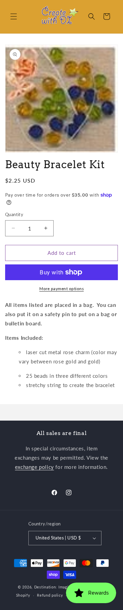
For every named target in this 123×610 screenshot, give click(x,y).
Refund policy (50, 595)
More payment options (61, 288)
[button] (13, 16)
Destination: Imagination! (58, 587)
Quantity (14, 214)
